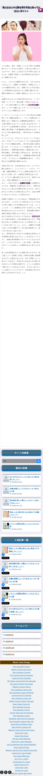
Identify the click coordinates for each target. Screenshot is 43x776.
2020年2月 (9, 635)
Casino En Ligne (21, 733)
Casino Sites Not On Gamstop (21, 713)
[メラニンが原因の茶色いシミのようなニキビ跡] (5, 595)
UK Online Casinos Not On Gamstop (21, 681)
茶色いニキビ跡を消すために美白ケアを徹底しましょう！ (24, 513)
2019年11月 (9, 654)
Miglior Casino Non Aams (21, 669)
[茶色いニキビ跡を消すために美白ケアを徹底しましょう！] (5, 550)
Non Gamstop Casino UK (21, 698)
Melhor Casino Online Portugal (21, 701)
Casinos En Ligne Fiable (21, 753)
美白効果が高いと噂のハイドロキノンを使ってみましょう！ (24, 501)
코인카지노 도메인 (21, 759)
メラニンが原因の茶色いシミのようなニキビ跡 (24, 525)
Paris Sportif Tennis (21, 747)
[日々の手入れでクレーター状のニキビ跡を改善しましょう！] (5, 610)
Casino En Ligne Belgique (21, 742)
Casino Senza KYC (21, 765)
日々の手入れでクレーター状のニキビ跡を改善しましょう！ (24, 478)
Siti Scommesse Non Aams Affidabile (21, 744)
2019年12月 (9, 648)
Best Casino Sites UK (21, 704)
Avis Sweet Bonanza (21, 756)
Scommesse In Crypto (21, 762)
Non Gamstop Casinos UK (21, 690)
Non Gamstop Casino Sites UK (21, 693)
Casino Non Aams (21, 736)
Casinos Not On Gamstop (22, 695)
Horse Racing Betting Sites (21, 724)
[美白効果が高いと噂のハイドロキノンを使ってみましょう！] (5, 565)
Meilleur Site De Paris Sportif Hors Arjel (21, 750)
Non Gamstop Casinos (21, 672)
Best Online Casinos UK (21, 727)
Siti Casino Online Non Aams (21, 684)
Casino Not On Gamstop (21, 678)
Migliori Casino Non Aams (21, 773)
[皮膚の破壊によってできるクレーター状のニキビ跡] (5, 580)
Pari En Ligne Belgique (21, 739)
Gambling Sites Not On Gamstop (21, 719)
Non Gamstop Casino (21, 667)
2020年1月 (9, 641)
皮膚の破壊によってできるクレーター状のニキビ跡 (24, 490)
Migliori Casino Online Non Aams (21, 730)
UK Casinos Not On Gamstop (21, 675)
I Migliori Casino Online (21, 687)
